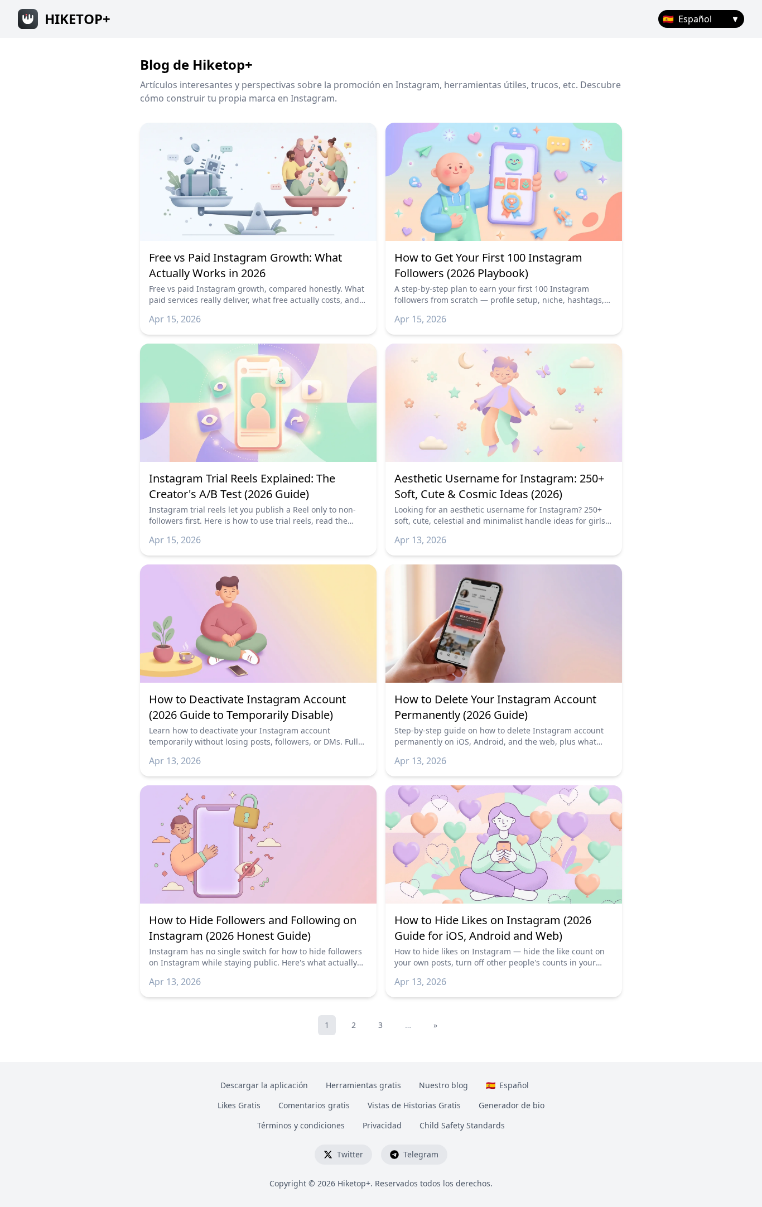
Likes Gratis (239, 1105)
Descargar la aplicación (264, 1085)
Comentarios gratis (314, 1105)
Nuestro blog (443, 1085)
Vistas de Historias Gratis (414, 1105)
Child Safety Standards (462, 1125)
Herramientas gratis (363, 1085)
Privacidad (382, 1125)
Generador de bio (511, 1105)
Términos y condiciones (301, 1125)
